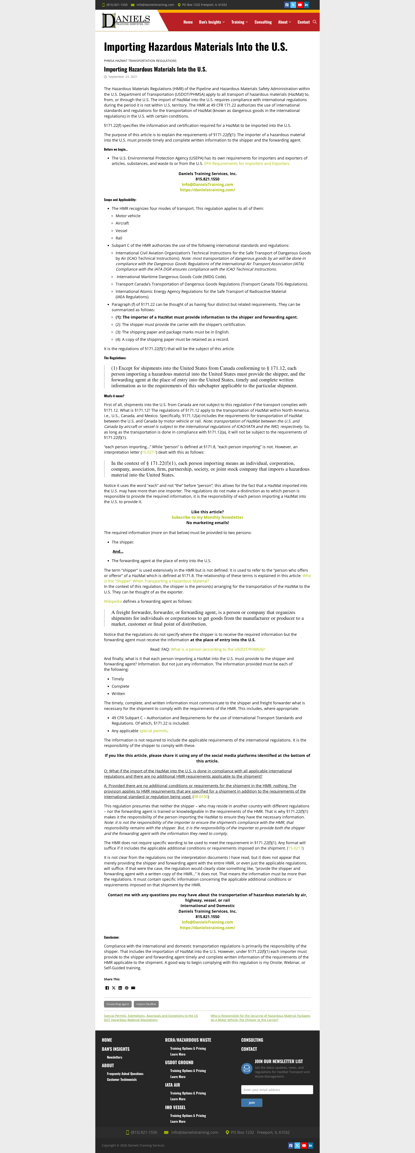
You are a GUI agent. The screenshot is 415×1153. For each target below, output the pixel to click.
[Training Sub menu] (246, 22)
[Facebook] (107, 988)
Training (237, 22)
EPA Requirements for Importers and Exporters (246, 163)
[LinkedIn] (120, 988)
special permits (153, 730)
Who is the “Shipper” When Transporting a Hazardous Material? (207, 578)
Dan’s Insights (210, 22)
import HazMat (146, 1004)
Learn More (177, 1054)
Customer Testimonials (122, 1079)
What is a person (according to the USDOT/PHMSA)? (218, 649)
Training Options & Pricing (188, 1048)
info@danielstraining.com (155, 5)
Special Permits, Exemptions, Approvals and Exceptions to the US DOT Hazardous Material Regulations (151, 1018)
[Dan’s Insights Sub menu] (223, 22)
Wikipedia (113, 601)
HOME (107, 1040)
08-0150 (201, 796)
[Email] (133, 988)
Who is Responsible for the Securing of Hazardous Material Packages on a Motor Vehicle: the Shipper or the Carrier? (260, 1018)
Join (252, 1102)
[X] (113, 988)
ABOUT (108, 1065)
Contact (304, 22)
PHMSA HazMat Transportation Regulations (140, 60)
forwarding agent (118, 1004)
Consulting (263, 22)
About (282, 22)
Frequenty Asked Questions (125, 1073)
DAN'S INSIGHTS (115, 1049)
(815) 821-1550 (117, 5)
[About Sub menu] (290, 22)
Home (188, 22)
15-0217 (149, 452)
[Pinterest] (126, 988)
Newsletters (114, 1057)
